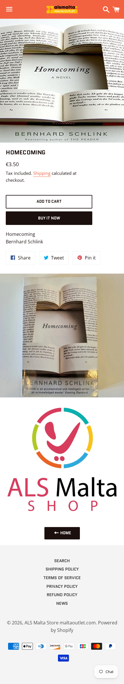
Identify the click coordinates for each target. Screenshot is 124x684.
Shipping (41, 173)
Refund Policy (62, 595)
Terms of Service (62, 578)
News (62, 603)
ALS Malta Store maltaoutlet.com (60, 622)
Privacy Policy (62, 586)
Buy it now (49, 218)
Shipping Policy (62, 569)
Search (62, 561)
